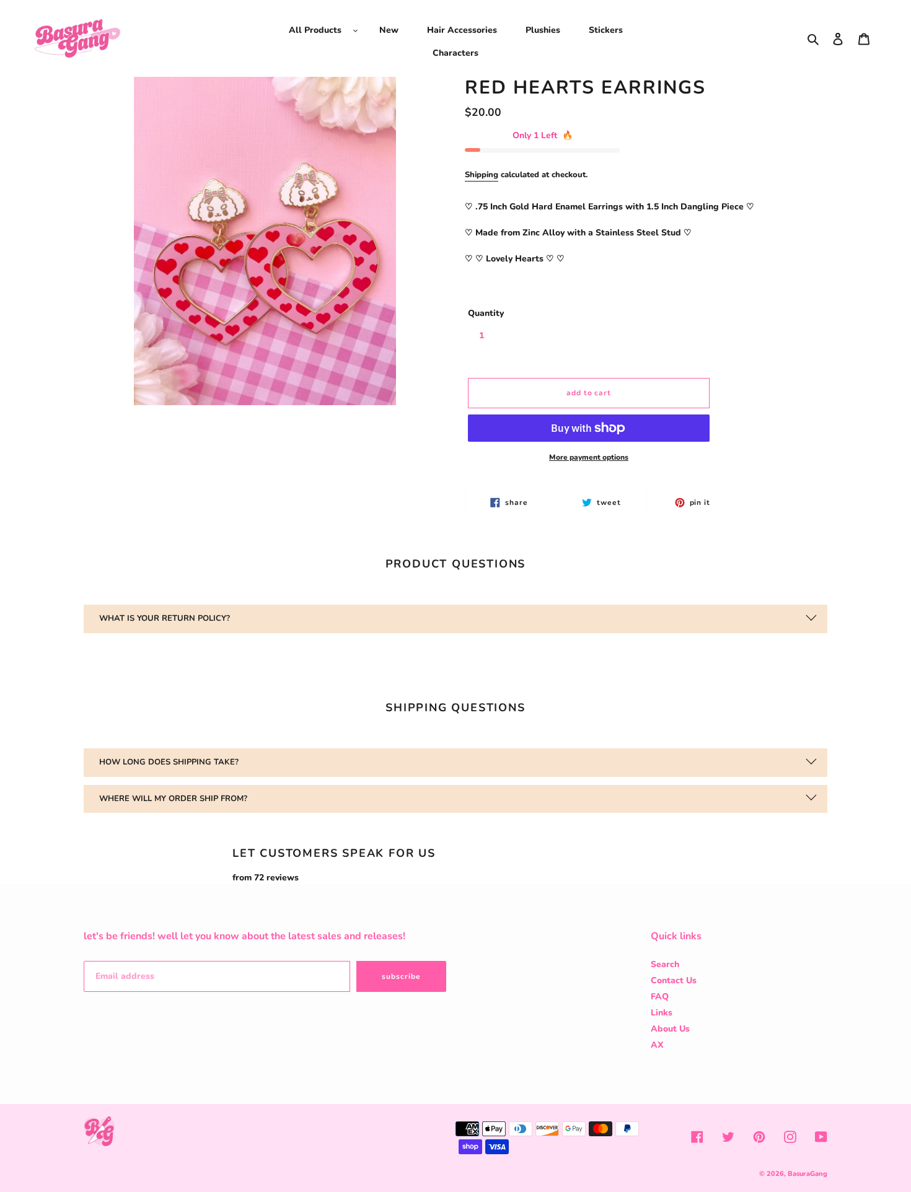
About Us (670, 1029)
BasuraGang (807, 1173)
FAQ (660, 996)
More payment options (588, 457)
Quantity (486, 313)
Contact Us (674, 980)
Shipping (481, 174)
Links (661, 1013)
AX (657, 1045)
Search (665, 964)
